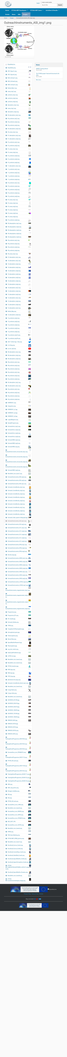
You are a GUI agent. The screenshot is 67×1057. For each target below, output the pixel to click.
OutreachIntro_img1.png (14, 426)
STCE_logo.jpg (11, 676)
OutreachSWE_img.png (13, 446)
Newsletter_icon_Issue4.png (15, 696)
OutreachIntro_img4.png (14, 436)
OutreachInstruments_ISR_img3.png (17, 480)
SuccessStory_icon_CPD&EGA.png (16, 818)
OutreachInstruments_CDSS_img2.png (17, 575)
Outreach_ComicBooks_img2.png (16, 490)
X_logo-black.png (12, 689)
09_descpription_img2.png (14, 226)
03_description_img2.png (14, 128)
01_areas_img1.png (13, 149)
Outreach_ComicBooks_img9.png (16, 514)
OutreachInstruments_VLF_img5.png (17, 537)
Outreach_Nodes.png (13, 622)
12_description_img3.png (14, 294)
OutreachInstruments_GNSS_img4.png (17, 568)
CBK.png (10, 784)
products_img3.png (13, 101)
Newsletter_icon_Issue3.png (15, 686)
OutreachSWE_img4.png (14, 470)
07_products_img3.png (13, 189)
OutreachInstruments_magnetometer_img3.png (16, 602)
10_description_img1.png (14, 260)
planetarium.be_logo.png (14, 679)
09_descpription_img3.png (14, 230)
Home (7, 10)
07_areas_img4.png (13, 209)
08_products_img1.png (13, 362)
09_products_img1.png (13, 240)
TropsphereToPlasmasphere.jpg (16, 629)
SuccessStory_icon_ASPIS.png (15, 814)
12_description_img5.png (14, 314)
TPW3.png (10, 625)
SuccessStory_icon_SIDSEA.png (16, 811)
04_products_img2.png (13, 392)
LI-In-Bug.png (11, 345)
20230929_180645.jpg (13, 717)
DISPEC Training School (42, 68)
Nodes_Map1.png (12, 88)
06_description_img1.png (14, 382)
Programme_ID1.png (13, 615)
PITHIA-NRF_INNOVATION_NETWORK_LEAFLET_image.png (17, 867)
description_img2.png (13, 111)
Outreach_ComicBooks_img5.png (16, 500)
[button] (28, 10)
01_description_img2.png (14, 138)
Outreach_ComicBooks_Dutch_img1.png (18, 683)
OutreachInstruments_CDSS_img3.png (17, 578)
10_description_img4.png (14, 270)
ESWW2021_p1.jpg (12, 409)
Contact (41, 894)
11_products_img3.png (13, 176)
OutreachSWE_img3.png (14, 443)
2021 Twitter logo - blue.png (15, 341)
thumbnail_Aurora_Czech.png (15, 845)
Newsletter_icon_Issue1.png (15, 473)
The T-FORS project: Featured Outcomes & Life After (47, 74)
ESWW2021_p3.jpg (12, 416)
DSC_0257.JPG (12, 821)
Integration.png (12, 406)
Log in (38, 3)
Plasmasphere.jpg (12, 645)
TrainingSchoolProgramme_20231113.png (16, 757)
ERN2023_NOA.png (13, 733)
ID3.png (10, 794)
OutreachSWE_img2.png (14, 440)
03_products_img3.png (13, 125)
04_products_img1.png (13, 389)
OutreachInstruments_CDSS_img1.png (17, 571)
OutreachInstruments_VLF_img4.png (17, 534)
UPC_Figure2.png (12, 74)
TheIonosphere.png (13, 635)
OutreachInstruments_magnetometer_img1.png (17, 590)
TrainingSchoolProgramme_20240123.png (18, 781)
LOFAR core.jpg (12, 656)
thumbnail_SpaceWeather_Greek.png (17, 858)
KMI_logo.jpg (11, 673)
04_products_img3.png (13, 396)
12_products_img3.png (13, 321)
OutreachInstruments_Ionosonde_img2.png (16, 456)
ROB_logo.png (11, 669)
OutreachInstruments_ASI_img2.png (17, 524)
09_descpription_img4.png (14, 233)
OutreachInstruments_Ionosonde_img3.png (16, 461)
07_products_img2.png (13, 186)
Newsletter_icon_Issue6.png (15, 828)
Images (25, 14)
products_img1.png (13, 94)
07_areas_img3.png (13, 206)
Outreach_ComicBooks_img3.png (16, 494)
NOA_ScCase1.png (12, 78)
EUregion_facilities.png (13, 791)
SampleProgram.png (13, 423)
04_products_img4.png (13, 399)
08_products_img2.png (13, 365)
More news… (38, 79)
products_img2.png (13, 98)
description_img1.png (13, 105)
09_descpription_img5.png (14, 237)
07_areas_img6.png (13, 216)
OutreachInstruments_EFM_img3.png (17, 551)
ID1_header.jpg (11, 618)
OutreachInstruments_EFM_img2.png (17, 548)
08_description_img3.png (14, 358)
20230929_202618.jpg (13, 703)
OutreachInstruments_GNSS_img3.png (17, 565)
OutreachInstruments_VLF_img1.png (17, 527)
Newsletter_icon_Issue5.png (15, 808)
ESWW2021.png (12, 402)
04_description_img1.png (14, 385)
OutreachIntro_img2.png (14, 429)
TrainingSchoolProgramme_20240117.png (18, 774)
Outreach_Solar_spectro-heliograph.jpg (18, 517)
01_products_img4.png (13, 162)
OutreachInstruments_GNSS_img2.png (17, 561)
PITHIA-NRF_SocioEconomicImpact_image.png (15, 879)
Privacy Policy (27, 894)
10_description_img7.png (14, 287)
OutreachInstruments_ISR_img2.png (17, 477)
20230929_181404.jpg (13, 713)
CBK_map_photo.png (13, 787)
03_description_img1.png (14, 115)
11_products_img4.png (13, 179)
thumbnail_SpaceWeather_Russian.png (18, 872)
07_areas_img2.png (13, 203)
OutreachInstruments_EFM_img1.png (17, 544)
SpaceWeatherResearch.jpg (15, 642)
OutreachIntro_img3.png (14, 433)
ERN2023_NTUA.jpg (13, 723)
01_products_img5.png (13, 155)
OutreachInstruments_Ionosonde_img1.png (16, 451)
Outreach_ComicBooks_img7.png (16, 507)
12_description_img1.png (14, 297)
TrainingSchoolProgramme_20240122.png (18, 777)
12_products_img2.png (13, 318)
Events (7, 14)
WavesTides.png (12, 639)
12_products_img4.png (13, 325)
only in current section (47, 2)
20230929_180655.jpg (13, 710)
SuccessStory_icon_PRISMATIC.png (17, 752)
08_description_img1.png (14, 352)
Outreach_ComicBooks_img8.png (16, 510)
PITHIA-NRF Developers (19, 10)
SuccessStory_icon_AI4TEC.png (16, 825)
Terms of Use (35, 894)
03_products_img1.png (13, 118)
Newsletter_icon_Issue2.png (15, 659)
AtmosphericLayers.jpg (14, 632)
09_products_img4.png (13, 250)
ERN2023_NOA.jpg (12, 720)
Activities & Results (52, 10)
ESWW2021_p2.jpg (12, 412)
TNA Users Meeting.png (14, 835)
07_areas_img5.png (13, 213)
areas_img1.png (12, 91)
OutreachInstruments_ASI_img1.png (17, 521)
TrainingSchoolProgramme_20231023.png (16, 738)
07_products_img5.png (13, 196)
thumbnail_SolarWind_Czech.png (16, 855)
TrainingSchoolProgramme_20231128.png (16, 765)
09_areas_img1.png (13, 253)
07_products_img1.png (13, 182)
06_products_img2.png (13, 375)
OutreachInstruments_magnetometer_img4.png (17, 608)
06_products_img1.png (13, 372)
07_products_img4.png (13, 193)
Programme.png (12, 612)
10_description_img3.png (14, 267)
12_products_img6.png (13, 331)
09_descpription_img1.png (14, 223)
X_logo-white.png (12, 693)
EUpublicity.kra (11, 64)
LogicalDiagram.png (13, 419)
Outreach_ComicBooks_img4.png (16, 497)
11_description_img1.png (14, 166)
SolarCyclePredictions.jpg (14, 652)
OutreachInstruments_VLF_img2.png (17, 531)
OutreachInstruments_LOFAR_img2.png (18, 581)
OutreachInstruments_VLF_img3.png (17, 541)
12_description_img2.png (14, 291)
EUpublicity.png (12, 67)
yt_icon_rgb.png (12, 348)
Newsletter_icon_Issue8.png (15, 875)
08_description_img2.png (14, 355)
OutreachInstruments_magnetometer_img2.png (16, 596)
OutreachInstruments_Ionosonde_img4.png (16, 466)
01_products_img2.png (13, 145)
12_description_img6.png (14, 304)
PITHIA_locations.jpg (13, 666)
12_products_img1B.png (14, 338)
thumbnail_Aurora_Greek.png (15, 848)
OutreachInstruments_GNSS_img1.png (17, 558)
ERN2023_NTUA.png (13, 730)
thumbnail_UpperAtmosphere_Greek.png (18, 862)
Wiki (19, 14)
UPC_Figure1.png (12, 71)
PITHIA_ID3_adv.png (13, 760)
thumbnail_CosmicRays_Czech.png (17, 852)
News (13, 14)
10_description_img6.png (14, 281)
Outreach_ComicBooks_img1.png (16, 487)
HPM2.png (10, 831)
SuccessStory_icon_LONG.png (15, 804)
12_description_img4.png (14, 301)
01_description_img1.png (14, 135)
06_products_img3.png (13, 379)
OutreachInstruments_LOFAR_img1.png (18, 585)
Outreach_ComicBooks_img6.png (16, 504)
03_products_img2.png (13, 122)
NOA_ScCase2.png (12, 81)
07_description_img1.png (14, 257)
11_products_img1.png (13, 169)
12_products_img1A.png (14, 335)
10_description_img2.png (14, 264)
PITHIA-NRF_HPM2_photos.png (16, 838)
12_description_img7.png (14, 308)
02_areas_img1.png (13, 132)
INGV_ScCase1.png (13, 84)
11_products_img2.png (13, 172)
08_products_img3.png (13, 368)
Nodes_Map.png (12, 311)
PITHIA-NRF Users (36, 10)
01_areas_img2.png (13, 152)
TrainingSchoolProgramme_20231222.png (16, 770)
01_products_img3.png (13, 159)
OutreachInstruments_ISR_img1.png (17, 483)
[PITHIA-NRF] (8, 4)
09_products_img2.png (13, 243)
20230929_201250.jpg (13, 700)
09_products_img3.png (13, 247)
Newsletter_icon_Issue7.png (15, 841)
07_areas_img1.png (13, 199)
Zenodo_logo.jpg (12, 554)
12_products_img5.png (13, 328)
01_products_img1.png (13, 142)
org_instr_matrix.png (13, 649)
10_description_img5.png (14, 274)
